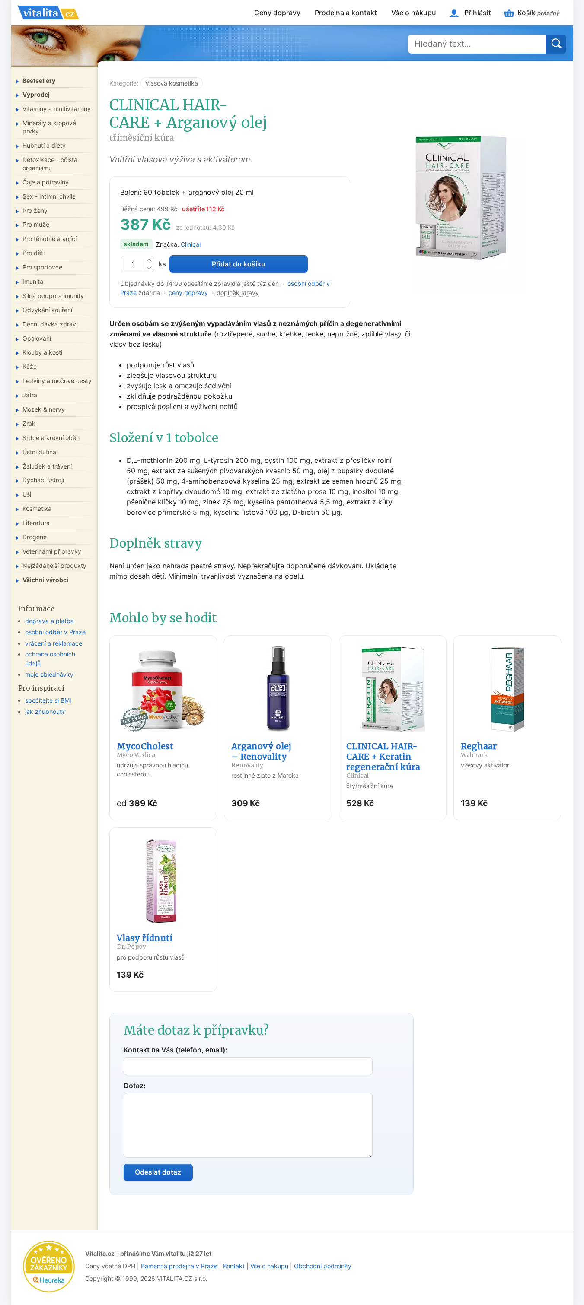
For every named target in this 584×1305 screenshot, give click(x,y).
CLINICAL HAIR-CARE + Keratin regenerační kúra (383, 760)
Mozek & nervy (43, 409)
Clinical (191, 244)
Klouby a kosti (42, 352)
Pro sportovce (42, 267)
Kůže (29, 366)
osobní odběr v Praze (55, 632)
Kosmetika (36, 508)
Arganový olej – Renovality (261, 755)
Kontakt (234, 1266)
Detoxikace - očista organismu (49, 163)
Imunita (32, 281)
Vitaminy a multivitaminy (56, 108)
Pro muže (35, 224)
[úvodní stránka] (48, 12)
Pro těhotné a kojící (49, 238)
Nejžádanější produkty (54, 565)
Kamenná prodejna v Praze (179, 1266)
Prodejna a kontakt (346, 12)
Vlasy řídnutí (144, 941)
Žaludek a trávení (47, 466)
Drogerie (34, 537)
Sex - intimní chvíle (49, 196)
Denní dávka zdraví (49, 324)
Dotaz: (135, 1085)
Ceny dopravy (277, 12)
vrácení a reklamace (53, 643)
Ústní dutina (39, 452)
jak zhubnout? (45, 711)
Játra (29, 395)
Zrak (28, 423)
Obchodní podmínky (322, 1266)
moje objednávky (49, 674)
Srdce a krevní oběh (51, 437)
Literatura (36, 522)
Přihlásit (477, 12)
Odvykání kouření (47, 310)
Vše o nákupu (413, 12)
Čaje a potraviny (45, 182)
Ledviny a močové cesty (57, 380)
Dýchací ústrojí (43, 480)
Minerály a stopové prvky (49, 127)
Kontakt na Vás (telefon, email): (175, 1049)
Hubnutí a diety (44, 145)
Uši (26, 494)
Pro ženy (35, 210)
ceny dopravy (188, 292)
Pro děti (33, 253)
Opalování (36, 338)
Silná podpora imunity (53, 295)
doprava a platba (49, 620)
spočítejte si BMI (48, 700)
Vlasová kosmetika (171, 83)
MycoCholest (145, 750)
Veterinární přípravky (51, 551)
